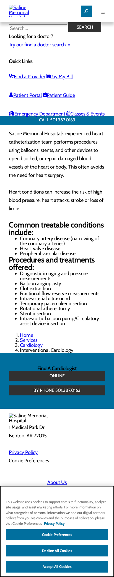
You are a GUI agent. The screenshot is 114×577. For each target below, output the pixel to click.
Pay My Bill (61, 77)
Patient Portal (27, 95)
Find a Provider (29, 77)
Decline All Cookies (57, 550)
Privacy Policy (23, 452)
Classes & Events (87, 114)
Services (28, 340)
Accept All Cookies (57, 566)
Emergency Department (39, 114)
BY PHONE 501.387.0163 (57, 390)
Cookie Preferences (57, 534)
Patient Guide (61, 95)
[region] (57, 531)
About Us (57, 482)
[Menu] (103, 13)
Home (26, 335)
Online (57, 375)
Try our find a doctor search (37, 45)
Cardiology (31, 345)
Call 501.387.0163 (57, 119)
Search (85, 27)
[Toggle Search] (86, 11)
